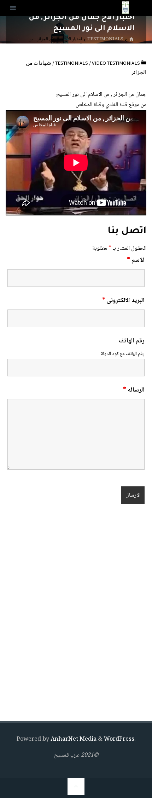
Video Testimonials (116, 63)
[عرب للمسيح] (125, 8)
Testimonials (105, 39)
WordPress (119, 739)
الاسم (136, 260)
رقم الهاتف (132, 341)
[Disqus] (76, 614)
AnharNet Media (73, 739)
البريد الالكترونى (123, 300)
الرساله (134, 390)
